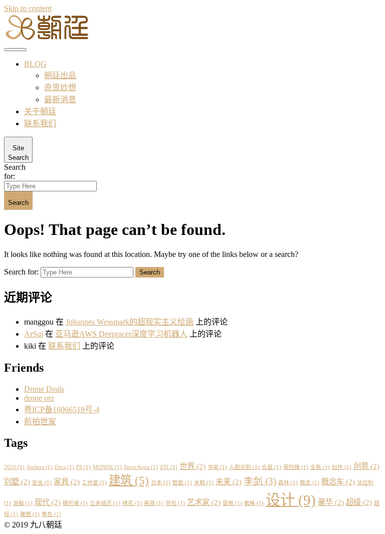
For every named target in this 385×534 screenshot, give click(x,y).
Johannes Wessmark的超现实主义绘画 (130, 322)
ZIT (168, 467)
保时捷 (295, 467)
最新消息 (60, 99)
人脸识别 (244, 467)
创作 (341, 467)
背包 (175, 503)
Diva (64, 467)
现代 (48, 502)
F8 (83, 467)
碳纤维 (75, 503)
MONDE (107, 467)
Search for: (15, 171)
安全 (42, 482)
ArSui (33, 334)
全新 (320, 467)
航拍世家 (40, 421)
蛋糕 (232, 503)
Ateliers (40, 467)
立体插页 (105, 503)
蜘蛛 (254, 503)
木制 (204, 482)
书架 (217, 467)
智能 (182, 482)
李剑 (260, 481)
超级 (359, 502)
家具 (67, 481)
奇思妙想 (60, 87)
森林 (288, 482)
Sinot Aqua (141, 467)
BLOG (35, 64)
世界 (192, 466)
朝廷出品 (60, 75)
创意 (366, 466)
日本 (160, 482)
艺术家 (204, 502)
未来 (229, 481)
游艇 (23, 503)
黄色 (51, 514)
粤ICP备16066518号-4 (61, 409)
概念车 (338, 481)
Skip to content (28, 8)
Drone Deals (44, 389)
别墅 (17, 481)
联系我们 (40, 123)
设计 (291, 500)
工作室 (94, 482)
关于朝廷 (40, 111)
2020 (14, 467)
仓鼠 (271, 467)
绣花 (132, 503)
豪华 (331, 502)
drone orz (39, 398)
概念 (309, 482)
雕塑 (30, 514)
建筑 (129, 480)
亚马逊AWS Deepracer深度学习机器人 (121, 334)
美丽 (153, 503)
